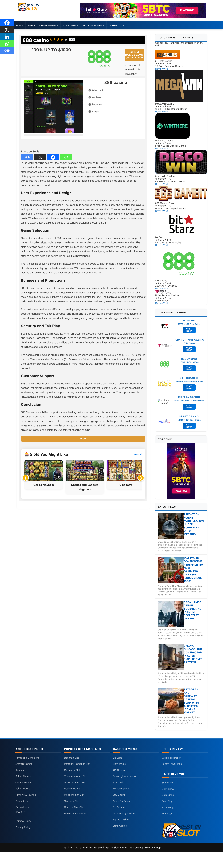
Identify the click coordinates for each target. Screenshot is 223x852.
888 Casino (119, 794)
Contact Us (116, 25)
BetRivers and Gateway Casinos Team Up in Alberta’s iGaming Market (191, 701)
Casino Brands (23, 782)
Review (159, 68)
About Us (20, 811)
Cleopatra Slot (72, 770)
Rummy (19, 770)
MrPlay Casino (121, 788)
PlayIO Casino (121, 819)
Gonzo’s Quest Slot (74, 782)
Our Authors (22, 807)
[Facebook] (53, 157)
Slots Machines (93, 25)
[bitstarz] (143, 11)
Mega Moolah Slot (74, 794)
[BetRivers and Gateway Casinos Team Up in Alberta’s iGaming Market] (171, 701)
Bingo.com (167, 813)
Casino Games (48, 25)
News (31, 25)
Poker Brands (22, 788)
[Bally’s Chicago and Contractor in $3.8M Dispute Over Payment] (171, 657)
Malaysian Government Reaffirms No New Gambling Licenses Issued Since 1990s (193, 570)
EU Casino (119, 807)
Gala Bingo (168, 795)
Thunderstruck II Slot (75, 776)
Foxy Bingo (168, 801)
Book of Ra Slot (72, 788)
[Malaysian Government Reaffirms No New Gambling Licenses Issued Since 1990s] (171, 570)
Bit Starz (117, 757)
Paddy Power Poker (172, 763)
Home (19, 25)
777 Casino (119, 782)
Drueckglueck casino (124, 776)
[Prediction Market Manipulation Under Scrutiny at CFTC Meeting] (171, 526)
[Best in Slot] (29, 11)
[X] (40, 157)
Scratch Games (23, 763)
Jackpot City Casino (124, 813)
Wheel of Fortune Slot (76, 813)
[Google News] (27, 157)
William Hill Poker (171, 757)
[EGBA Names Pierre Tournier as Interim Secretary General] (171, 614)
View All (138, 454)
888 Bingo (167, 782)
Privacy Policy (22, 827)
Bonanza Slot (71, 757)
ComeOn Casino (122, 800)
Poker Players (23, 776)
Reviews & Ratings (25, 794)
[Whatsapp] (66, 157)
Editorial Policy (23, 820)
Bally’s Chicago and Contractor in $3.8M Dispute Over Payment (193, 654)
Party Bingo (168, 807)
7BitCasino (119, 770)
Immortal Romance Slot (77, 763)
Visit (83, 438)
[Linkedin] (7, 36)
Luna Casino (120, 825)
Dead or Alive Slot (74, 807)
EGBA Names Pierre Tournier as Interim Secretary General (192, 610)
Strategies (70, 25)
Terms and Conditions (27, 757)
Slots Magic (119, 763)
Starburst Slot (71, 800)
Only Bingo (168, 788)
